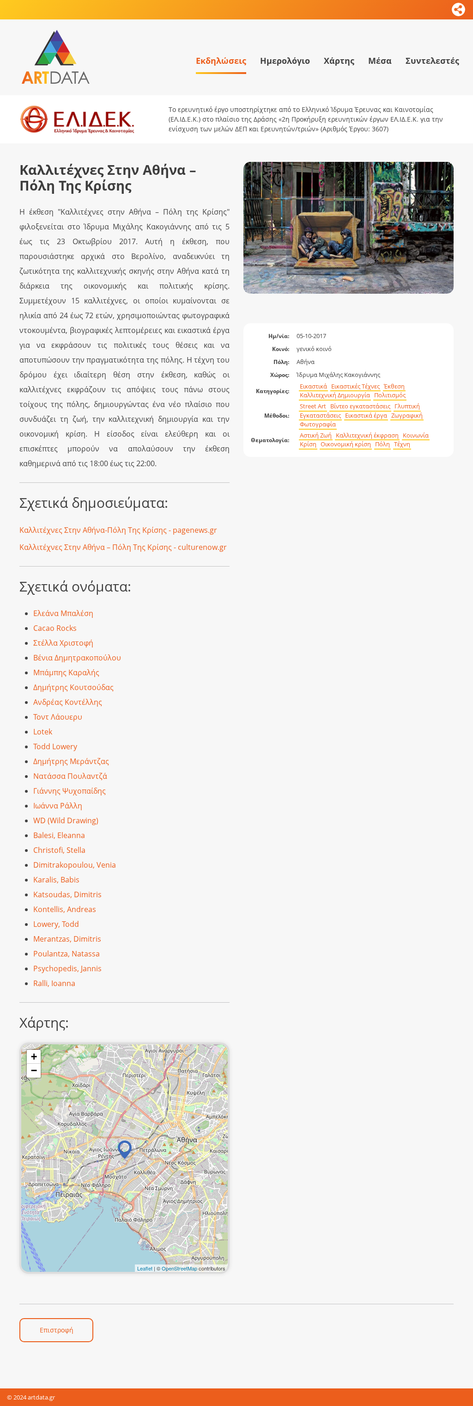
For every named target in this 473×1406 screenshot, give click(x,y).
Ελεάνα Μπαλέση (63, 613)
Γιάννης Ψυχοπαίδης (69, 791)
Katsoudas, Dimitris (67, 894)
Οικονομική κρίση (346, 444)
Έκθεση (394, 386)
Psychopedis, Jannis (67, 968)
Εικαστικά (313, 386)
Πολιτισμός (390, 395)
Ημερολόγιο (285, 60)
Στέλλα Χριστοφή (63, 643)
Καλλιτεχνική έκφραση (367, 435)
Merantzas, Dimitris (67, 939)
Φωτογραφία (318, 424)
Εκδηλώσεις (221, 60)
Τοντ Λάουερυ (57, 717)
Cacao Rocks (55, 628)
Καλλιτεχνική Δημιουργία (335, 395)
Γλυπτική (407, 406)
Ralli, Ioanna (54, 983)
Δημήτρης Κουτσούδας (73, 687)
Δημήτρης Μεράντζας (71, 761)
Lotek (42, 732)
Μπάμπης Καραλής (66, 672)
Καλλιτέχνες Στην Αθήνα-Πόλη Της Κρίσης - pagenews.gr (118, 530)
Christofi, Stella (59, 850)
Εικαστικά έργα (366, 415)
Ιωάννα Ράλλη (57, 806)
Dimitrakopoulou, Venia (74, 865)
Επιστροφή (56, 1330)
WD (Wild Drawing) (65, 820)
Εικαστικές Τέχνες (355, 386)
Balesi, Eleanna (59, 835)
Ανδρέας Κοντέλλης (67, 702)
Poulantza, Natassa (66, 954)
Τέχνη (402, 444)
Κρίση (308, 444)
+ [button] (34, 1056)
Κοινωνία (416, 435)
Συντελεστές (432, 60)
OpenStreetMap (179, 1268)
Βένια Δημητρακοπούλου (77, 658)
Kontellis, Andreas (64, 909)
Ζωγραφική (407, 415)
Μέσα (380, 60)
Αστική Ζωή (316, 435)
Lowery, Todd (56, 924)
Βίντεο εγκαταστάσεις (360, 406)
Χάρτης (339, 60)
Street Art (313, 406)
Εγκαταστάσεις (320, 415)
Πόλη (382, 444)
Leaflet (144, 1268)
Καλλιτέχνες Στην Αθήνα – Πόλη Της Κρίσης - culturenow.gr (123, 547)
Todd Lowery (55, 746)
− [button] (34, 1070)
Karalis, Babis (56, 880)
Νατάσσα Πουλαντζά (70, 776)
